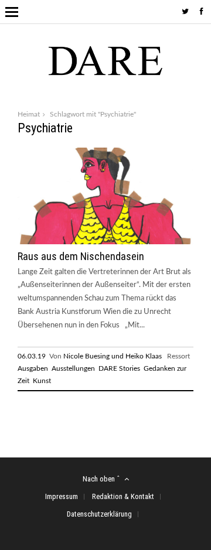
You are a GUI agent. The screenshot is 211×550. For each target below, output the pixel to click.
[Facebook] (201, 12)
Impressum (61, 496)
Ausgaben (33, 368)
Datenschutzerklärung (99, 514)
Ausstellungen (73, 368)
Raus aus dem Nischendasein (81, 256)
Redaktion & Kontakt (123, 496)
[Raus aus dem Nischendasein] (105, 242)
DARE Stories (119, 368)
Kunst (42, 380)
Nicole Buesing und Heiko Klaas (112, 356)
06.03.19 (32, 356)
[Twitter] (185, 12)
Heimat (29, 114)
